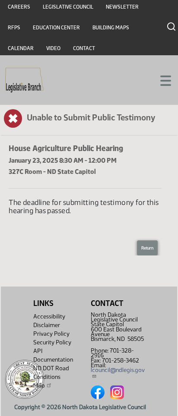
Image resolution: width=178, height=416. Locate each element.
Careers (19, 7)
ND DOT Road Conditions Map (51, 377)
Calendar (21, 48)
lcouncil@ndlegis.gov (118, 370)
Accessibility (49, 316)
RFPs (14, 28)
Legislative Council (68, 7)
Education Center (56, 28)
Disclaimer (46, 325)
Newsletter (122, 7)
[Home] (24, 80)
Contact (84, 48)
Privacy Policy (51, 333)
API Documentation (53, 355)
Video (53, 48)
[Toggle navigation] (161, 79)
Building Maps (110, 28)
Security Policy (52, 342)
